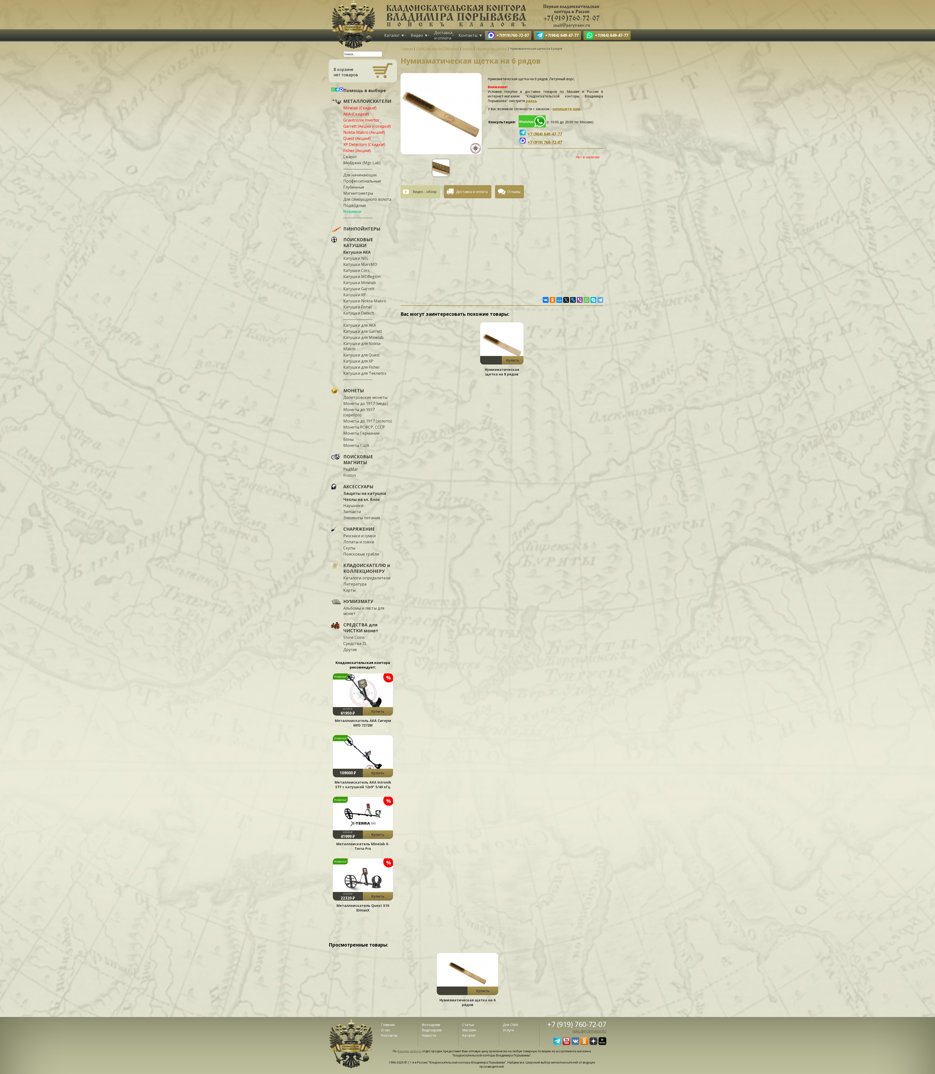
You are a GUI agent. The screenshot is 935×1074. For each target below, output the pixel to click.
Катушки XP (354, 294)
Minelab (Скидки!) (359, 108)
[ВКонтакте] (546, 300)
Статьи (468, 1024)
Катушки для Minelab (363, 337)
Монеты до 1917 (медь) (365, 403)
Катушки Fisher (357, 307)
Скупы (349, 548)
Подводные (354, 205)
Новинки (352, 211)
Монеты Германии (361, 433)
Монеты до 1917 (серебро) (359, 412)
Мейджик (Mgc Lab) (362, 162)
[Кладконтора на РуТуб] (602, 1043)
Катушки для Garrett (362, 331)
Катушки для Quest (361, 355)
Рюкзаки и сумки (359, 535)
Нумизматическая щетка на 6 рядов (467, 1002)
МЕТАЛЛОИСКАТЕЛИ (367, 101)
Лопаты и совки (358, 542)
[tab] (422, 191)
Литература (354, 584)
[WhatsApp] (586, 300)
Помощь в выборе (364, 90)
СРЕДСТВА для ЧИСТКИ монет (360, 627)
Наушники (353, 505)
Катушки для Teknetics (364, 373)
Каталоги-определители (366, 578)
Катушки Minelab (359, 282)
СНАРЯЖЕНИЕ (359, 529)
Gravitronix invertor (361, 120)
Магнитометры (358, 193)
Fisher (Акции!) (357, 150)
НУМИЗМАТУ (358, 601)
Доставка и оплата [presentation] (472, 191)
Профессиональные (362, 181)
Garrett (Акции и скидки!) (367, 126)
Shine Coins (354, 637)
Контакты (467, 35)
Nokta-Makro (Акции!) (364, 132)
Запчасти (352, 511)
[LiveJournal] (573, 300)
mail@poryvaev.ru (589, 1031)
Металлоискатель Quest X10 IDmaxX (363, 907)
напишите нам (566, 108)
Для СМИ (510, 1024)
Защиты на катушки (364, 493)
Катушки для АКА (359, 325)
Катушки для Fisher (361, 367)
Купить (377, 711)
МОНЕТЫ (353, 390)
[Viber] (580, 300)
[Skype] (593, 300)
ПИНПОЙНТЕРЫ (361, 229)
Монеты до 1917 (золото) (367, 421)
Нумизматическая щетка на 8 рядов (502, 371)
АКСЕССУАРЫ (358, 486)
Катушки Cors (356, 270)
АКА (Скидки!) (356, 114)
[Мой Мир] (559, 300)
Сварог (350, 156)
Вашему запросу (409, 1051)
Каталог (392, 35)
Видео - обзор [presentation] (425, 191)
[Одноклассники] (552, 300)
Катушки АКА (357, 252)
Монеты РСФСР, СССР (364, 427)
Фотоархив (431, 1024)
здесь (531, 100)
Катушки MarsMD (360, 264)
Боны (348, 439)
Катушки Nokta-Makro (364, 301)
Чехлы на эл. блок (361, 499)
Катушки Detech (358, 313)
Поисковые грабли (361, 554)
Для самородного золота (367, 199)
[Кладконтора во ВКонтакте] (575, 1043)
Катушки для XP (358, 361)
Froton (349, 475)
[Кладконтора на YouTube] (566, 1043)
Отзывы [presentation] (513, 191)
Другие (350, 649)
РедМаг (350, 469)
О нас (385, 1030)
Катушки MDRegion (362, 276)
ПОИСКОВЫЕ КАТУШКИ (358, 242)
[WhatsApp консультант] (532, 126)
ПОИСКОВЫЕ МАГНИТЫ (358, 459)
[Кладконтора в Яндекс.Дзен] (593, 1043)
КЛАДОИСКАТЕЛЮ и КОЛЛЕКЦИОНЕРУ (366, 568)
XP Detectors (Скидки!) (364, 144)
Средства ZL (355, 643)
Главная (388, 1024)
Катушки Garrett (358, 288)
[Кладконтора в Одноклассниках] (584, 1043)
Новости (429, 1035)
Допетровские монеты (365, 397)
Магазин (469, 1030)
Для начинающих (360, 175)
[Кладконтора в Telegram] (557, 1043)
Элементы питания (361, 517)
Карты (349, 590)
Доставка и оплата (443, 35)
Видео (417, 35)
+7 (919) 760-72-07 (576, 1024)
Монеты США (356, 445)
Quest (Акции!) (357, 138)
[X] (566, 300)
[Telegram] (600, 300)
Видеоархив (432, 1030)
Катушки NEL (356, 258)
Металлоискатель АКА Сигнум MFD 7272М (363, 723)
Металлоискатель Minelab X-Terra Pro (363, 846)
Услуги (508, 1030)
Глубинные (353, 187)
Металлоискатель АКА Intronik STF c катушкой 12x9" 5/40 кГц (363, 784)
